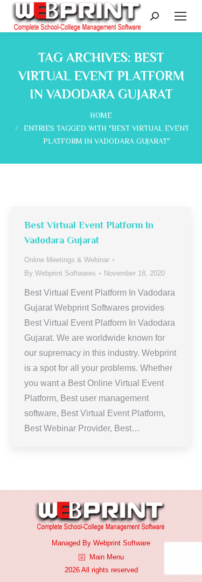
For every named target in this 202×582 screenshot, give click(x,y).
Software (136, 543)
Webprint (107, 543)
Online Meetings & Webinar (66, 260)
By (60, 273)
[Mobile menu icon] (180, 16)
